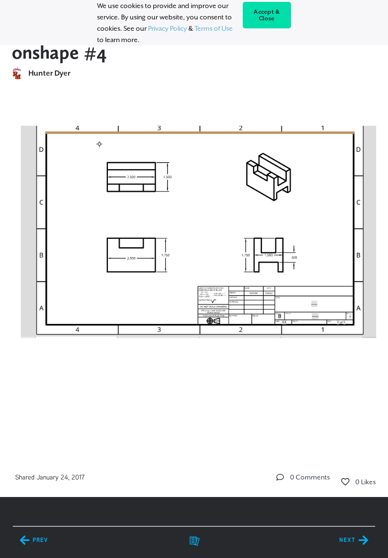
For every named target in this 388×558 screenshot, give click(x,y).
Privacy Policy (167, 28)
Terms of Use (213, 28)
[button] (280, 477)
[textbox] (194, 242)
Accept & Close (267, 15)
